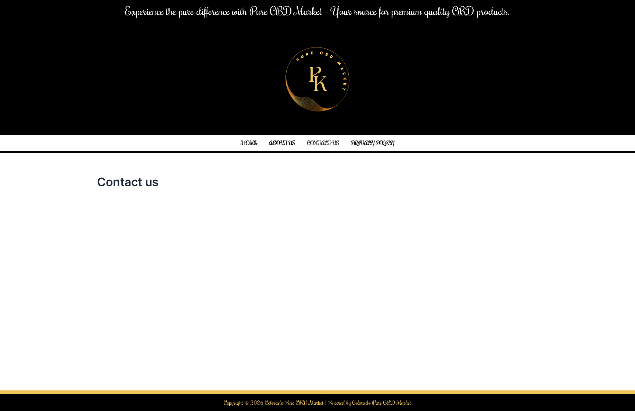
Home (249, 142)
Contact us (323, 142)
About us (282, 142)
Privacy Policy (373, 142)
